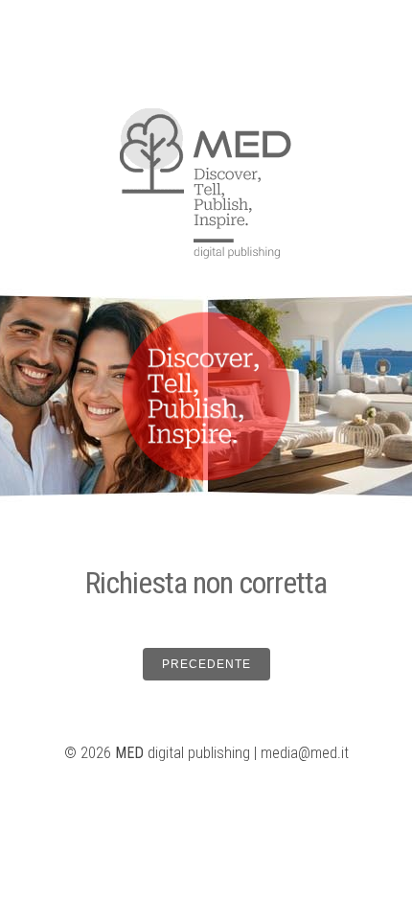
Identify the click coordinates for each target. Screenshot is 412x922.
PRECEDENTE (206, 664)
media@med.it (305, 753)
